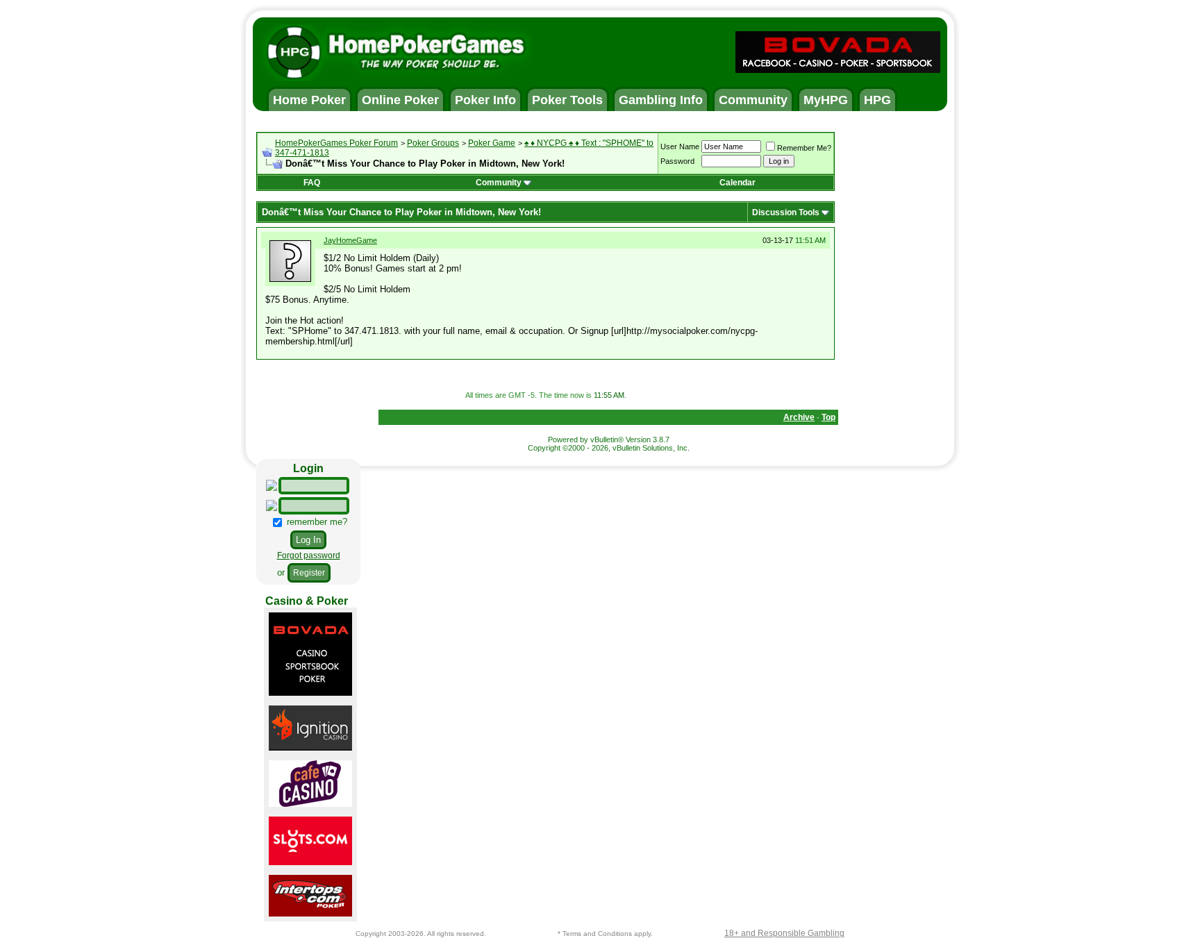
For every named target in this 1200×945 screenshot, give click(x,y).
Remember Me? (804, 148)
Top (828, 417)
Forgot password (308, 555)
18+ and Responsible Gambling (784, 933)
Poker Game (491, 143)
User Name (679, 146)
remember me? (315, 522)
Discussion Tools (785, 212)
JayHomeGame (350, 240)
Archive (799, 417)
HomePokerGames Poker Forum (336, 143)
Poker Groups (433, 143)
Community (499, 182)
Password (677, 161)
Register (309, 573)
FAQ (311, 182)
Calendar (737, 182)
